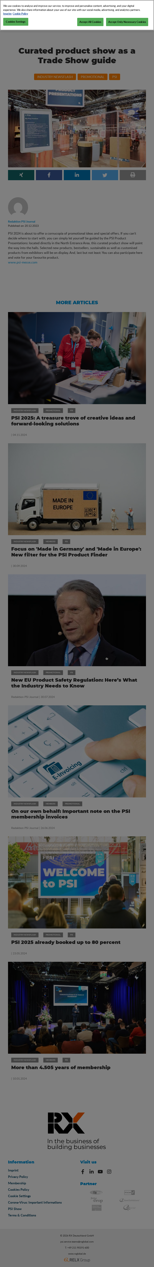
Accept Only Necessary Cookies (127, 22)
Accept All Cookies (90, 22)
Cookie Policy (20, 13)
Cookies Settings (15, 21)
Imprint (7, 13)
